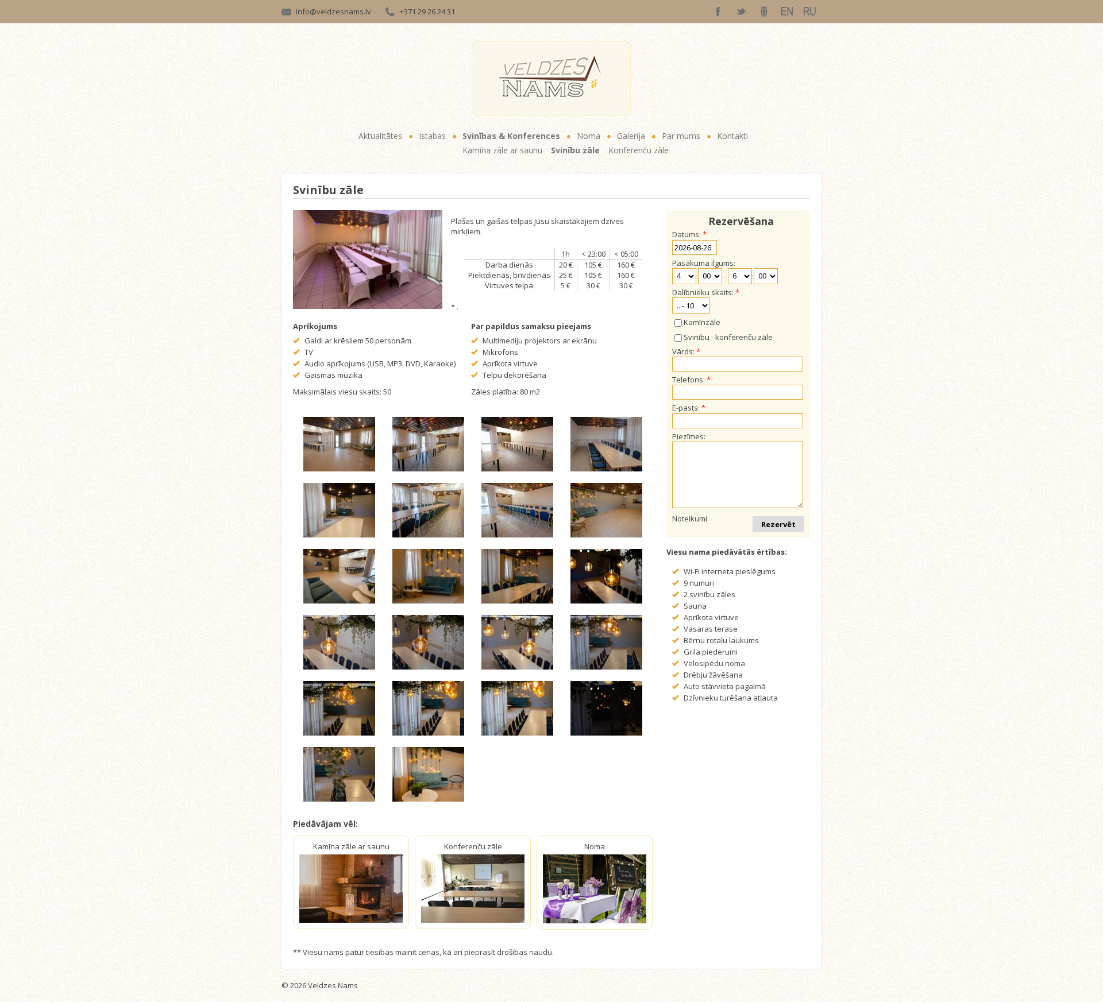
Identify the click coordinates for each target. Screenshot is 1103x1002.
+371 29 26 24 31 (427, 11)
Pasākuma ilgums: (703, 263)
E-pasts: (686, 408)
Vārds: (683, 351)
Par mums (681, 135)
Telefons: (688, 379)
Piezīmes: (688, 436)
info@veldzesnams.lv (333, 11)
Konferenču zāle (638, 150)
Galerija (631, 135)
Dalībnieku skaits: (703, 292)
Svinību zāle (575, 150)
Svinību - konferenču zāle (728, 337)
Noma (588, 135)
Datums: (686, 234)
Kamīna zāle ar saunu (502, 150)
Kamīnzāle (702, 322)
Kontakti (732, 135)
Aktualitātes (380, 135)
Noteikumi (689, 518)
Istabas (432, 135)
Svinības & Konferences (511, 135)
